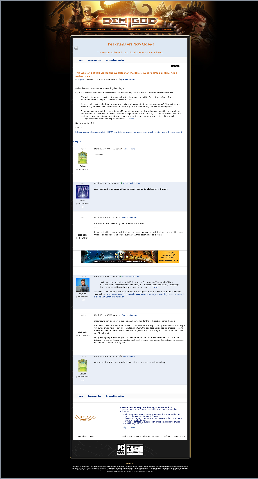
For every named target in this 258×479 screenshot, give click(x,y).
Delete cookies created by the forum (156, 436)
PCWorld (131, 118)
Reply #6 (83, 356)
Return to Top (179, 436)
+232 (82, 207)
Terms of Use (130, 463)
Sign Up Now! (129, 427)
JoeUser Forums (128, 79)
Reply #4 (83, 276)
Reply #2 (83, 183)
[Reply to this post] (183, 142)
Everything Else (94, 60)
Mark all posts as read (130, 436)
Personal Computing (115, 60)
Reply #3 (83, 217)
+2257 (83, 300)
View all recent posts (86, 436)
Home (80, 60)
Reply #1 (83, 149)
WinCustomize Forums (132, 183)
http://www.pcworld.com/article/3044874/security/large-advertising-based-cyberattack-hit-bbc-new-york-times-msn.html (129, 132)
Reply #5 (83, 315)
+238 (82, 173)
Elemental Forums (129, 217)
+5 (83, 241)
